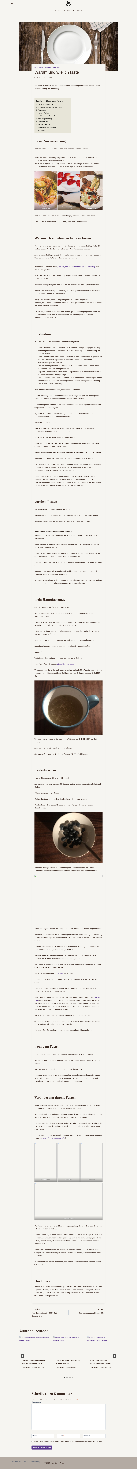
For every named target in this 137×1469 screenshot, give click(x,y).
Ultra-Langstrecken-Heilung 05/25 (91, 1311)
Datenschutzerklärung (31, 1462)
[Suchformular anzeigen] (124, 3)
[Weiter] (114, 1356)
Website (87, 1436)
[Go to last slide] (22, 1356)
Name (35, 1436)
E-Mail (61, 1436)
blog (36, 67)
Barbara (39, 78)
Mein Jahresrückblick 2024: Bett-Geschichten (45, 1312)
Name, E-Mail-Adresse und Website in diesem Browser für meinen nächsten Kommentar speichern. (68, 1442)
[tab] (64, 1377)
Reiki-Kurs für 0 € (73, 11)
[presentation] (34, 1346)
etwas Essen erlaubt (65, 664)
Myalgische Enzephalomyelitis (53, 1138)
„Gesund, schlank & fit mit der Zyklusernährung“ (76, 267)
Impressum (16, 1462)
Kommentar (37, 1402)
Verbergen (61, 101)
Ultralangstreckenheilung (49, 67)
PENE (60, 973)
